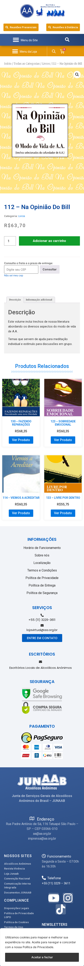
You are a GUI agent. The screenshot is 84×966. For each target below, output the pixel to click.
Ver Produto (21, 440)
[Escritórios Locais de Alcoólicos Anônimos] (40, 661)
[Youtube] (54, 898)
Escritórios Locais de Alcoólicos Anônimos (40, 668)
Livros (46, 63)
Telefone (54, 878)
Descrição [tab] (15, 299)
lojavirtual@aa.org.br (42, 630)
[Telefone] (44, 878)
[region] (42, 947)
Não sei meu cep (13, 275)
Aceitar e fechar (42, 957)
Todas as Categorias (27, 63)
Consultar (50, 269)
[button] (25, 40)
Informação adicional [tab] (39, 299)
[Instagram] (68, 898)
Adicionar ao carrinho (49, 241)
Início (7, 63)
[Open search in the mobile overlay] (54, 51)
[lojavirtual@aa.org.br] (42, 625)
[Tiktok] (61, 909)
